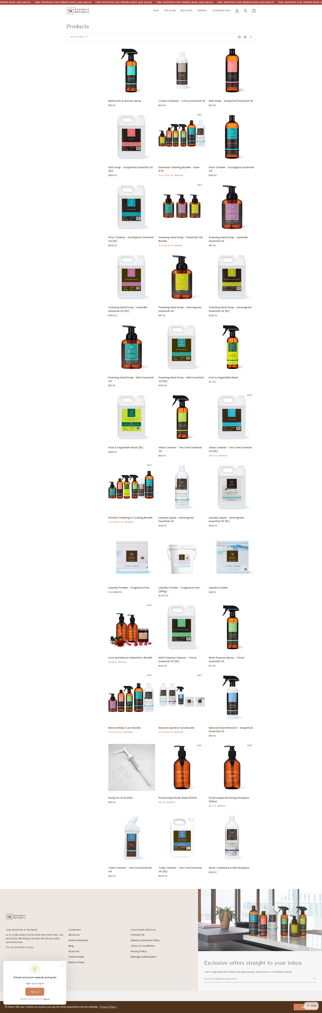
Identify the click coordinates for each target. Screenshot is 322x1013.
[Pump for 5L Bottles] (131, 767)
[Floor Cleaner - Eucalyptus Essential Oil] (232, 137)
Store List (73, 951)
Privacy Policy (139, 951)
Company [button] (74, 929)
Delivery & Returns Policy (145, 940)
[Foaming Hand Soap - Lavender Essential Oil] (232, 207)
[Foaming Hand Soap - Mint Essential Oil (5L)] (181, 347)
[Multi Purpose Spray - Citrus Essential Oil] (232, 627)
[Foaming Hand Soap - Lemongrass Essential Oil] (181, 277)
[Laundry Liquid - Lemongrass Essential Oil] (181, 487)
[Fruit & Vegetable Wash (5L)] (131, 417)
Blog (71, 946)
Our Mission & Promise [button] (22, 929)
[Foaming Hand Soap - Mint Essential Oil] (131, 347)
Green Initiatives (78, 940)
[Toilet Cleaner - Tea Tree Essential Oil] (131, 837)
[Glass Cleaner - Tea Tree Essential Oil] (181, 417)
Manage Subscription (143, 956)
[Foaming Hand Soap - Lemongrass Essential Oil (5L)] (232, 277)
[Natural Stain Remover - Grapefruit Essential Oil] (232, 697)
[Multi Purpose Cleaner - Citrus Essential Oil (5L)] (181, 627)
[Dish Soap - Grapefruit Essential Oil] (232, 70)
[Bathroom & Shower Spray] (131, 70)
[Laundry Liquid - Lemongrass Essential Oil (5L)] (232, 487)
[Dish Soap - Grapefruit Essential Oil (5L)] (131, 137)
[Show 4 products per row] (252, 37)
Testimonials (76, 956)
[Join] (313, 978)
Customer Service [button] (143, 929)
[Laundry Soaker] (232, 557)
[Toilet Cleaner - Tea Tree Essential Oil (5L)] (181, 837)
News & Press (76, 962)
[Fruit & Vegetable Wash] (232, 347)
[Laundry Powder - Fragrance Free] (131, 557)
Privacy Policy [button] (108, 1006)
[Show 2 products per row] (239, 37)
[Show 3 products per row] (245, 37)
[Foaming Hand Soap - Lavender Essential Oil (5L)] (131, 277)
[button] (156, 11)
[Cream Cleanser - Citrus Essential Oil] (181, 70)
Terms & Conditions (143, 946)
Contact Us (137, 934)
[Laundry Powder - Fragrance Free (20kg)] (181, 557)
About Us (73, 934)
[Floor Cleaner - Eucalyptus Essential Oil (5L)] (131, 207)
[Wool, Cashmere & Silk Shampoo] (232, 837)
